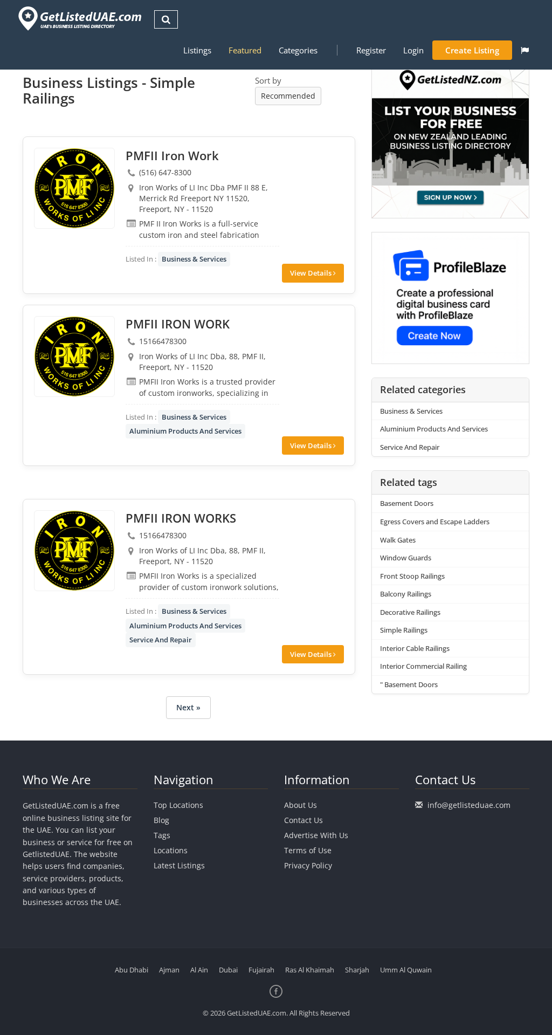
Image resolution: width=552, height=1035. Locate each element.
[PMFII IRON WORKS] (74, 551)
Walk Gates (398, 540)
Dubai (228, 970)
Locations (171, 850)
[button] (524, 50)
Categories (298, 50)
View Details (311, 273)
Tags (162, 835)
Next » (188, 707)
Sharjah (357, 970)
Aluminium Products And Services (185, 431)
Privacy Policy (308, 865)
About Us (300, 805)
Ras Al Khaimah (309, 970)
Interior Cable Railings (415, 648)
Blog (161, 820)
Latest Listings (179, 865)
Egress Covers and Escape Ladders (434, 521)
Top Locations (178, 805)
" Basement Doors (409, 684)
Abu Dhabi (131, 970)
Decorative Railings (410, 612)
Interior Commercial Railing (423, 666)
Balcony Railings (405, 594)
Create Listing (472, 50)
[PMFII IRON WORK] (74, 356)
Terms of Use (308, 850)
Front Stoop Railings (412, 576)
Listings (197, 50)
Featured (245, 50)
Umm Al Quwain (406, 970)
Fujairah (261, 970)
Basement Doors (406, 503)
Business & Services (194, 259)
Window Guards (405, 558)
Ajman (169, 970)
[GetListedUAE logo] (79, 18)
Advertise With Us (316, 835)
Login (413, 50)
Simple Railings (403, 630)
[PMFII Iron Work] (74, 188)
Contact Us (303, 820)
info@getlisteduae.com (468, 805)
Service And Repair (160, 640)
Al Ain (199, 970)
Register (371, 50)
